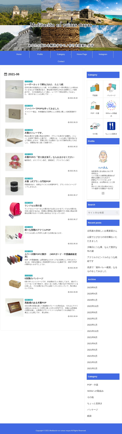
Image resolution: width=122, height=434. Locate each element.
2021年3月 (92, 362)
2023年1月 (92, 300)
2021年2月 (92, 368)
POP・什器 (92, 385)
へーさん (103, 167)
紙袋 (89, 416)
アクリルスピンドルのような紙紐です (102, 259)
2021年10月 (93, 331)
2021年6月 (92, 343)
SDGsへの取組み (95, 391)
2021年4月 (92, 356)
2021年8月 (92, 337)
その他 (90, 397)
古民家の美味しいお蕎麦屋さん (102, 231)
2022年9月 (92, 312)
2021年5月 (92, 350)
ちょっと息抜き (94, 403)
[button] (117, 212)
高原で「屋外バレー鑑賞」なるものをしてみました (102, 269)
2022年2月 (92, 318)
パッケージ (92, 409)
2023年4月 (92, 293)
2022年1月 (92, 325)
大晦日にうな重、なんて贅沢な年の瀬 (102, 249)
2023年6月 (92, 287)
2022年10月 (93, 306)
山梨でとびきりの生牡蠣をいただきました (102, 239)
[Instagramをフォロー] (103, 193)
